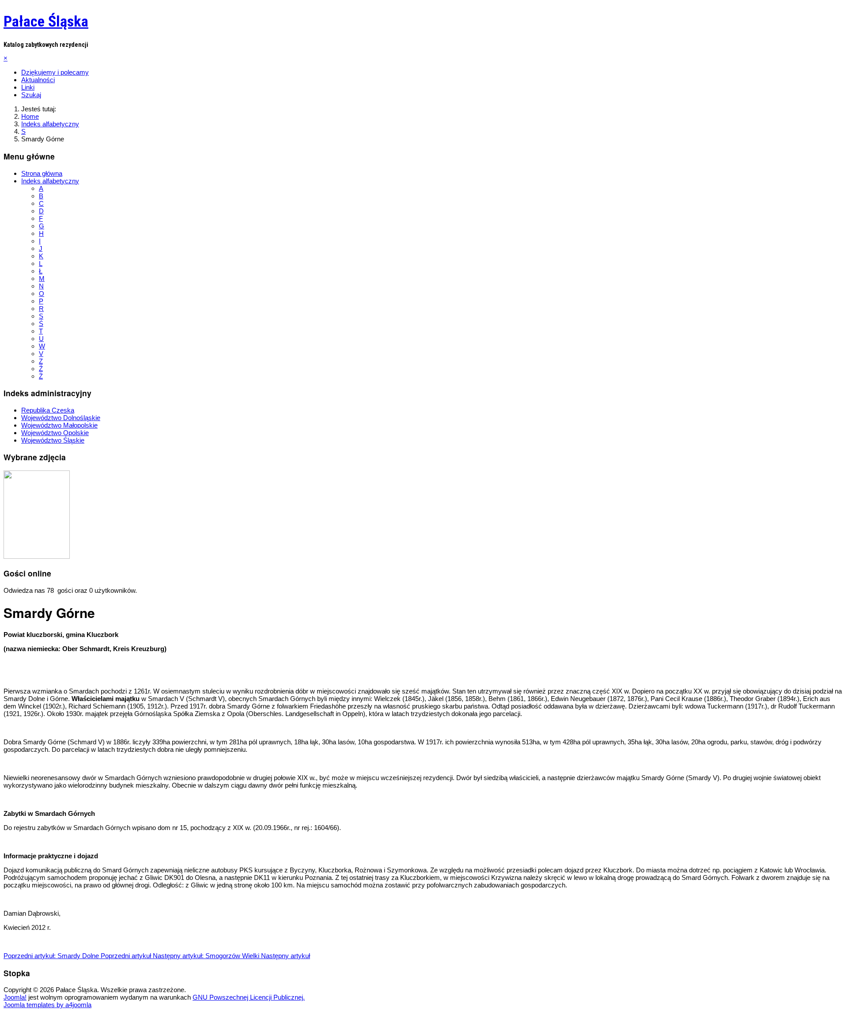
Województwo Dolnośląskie (60, 417)
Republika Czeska (47, 410)
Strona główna (41, 173)
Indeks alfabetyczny (50, 181)
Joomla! (15, 997)
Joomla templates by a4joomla (47, 1004)
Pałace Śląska (46, 21)
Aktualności (38, 79)
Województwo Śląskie (52, 440)
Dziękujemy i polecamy (55, 72)
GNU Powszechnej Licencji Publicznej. (249, 997)
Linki (27, 87)
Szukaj (31, 95)
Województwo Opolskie (55, 432)
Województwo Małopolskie (59, 425)
